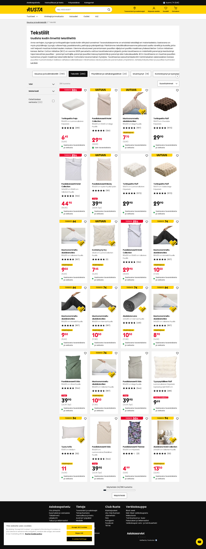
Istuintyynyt (141, 73)
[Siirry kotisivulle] (35, 9)
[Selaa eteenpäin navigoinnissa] (177, 76)
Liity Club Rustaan (112, 513)
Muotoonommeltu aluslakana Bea (132, 121)
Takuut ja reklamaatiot (58, 520)
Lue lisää (34, 63)
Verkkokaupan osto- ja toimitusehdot (141, 523)
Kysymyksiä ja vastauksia (59, 513)
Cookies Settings (79, 539)
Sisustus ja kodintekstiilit (36, 22)
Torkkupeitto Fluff (161, 121)
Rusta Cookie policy (33, 534)
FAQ (107, 518)
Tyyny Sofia (68, 448)
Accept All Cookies (79, 527)
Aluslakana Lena (133, 317)
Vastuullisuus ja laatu (54, 2)
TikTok (108, 525)
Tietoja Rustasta (83, 513)
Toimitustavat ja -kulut (135, 518)
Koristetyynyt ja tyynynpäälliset (173, 73)
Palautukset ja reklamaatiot (137, 520)
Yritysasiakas (74, 2)
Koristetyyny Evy (102, 253)
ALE (96, 16)
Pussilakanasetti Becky (104, 185)
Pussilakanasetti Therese (133, 448)
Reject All (79, 533)
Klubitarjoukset (111, 510)
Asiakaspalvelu (33, 2)
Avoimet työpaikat (83, 518)
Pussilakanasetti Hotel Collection (102, 122)
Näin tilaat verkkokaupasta (137, 513)
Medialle (79, 520)
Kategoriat (89, 2)
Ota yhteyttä (54, 510)
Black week (130, 510)
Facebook (109, 523)
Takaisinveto (54, 515)
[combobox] (81, 9)
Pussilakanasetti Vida (70, 382)
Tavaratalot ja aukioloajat (86, 510)
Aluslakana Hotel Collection (165, 448)
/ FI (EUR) (172, 2)
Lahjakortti (53, 518)
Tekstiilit (78, 73)
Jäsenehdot (110, 515)
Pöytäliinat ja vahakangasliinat (109, 73)
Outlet (87, 16)
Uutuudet (73, 16)
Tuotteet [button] (31, 16)
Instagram (109, 520)
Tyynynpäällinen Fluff (164, 384)
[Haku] (109, 9)
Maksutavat (131, 515)
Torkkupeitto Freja (72, 121)
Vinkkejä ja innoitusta (54, 16)
